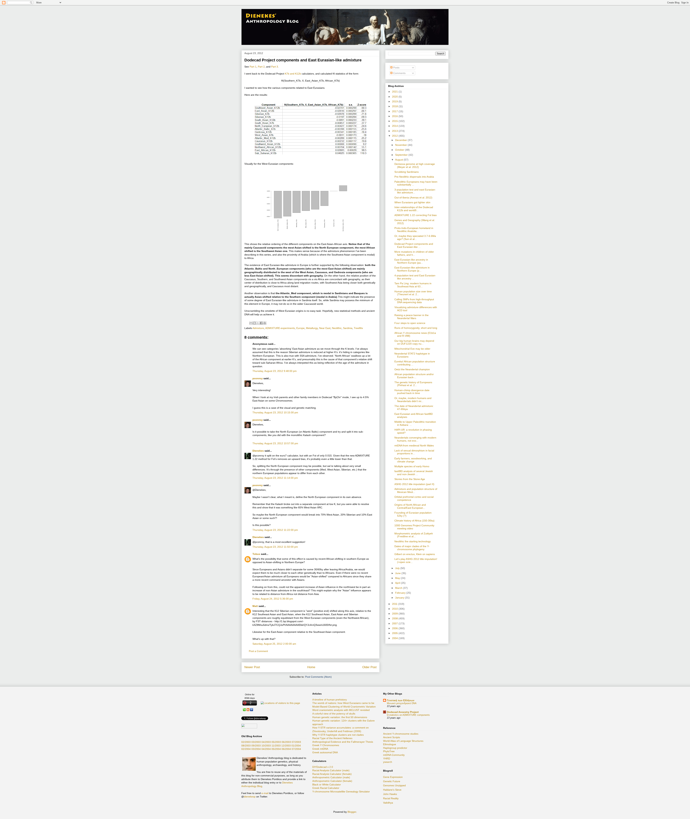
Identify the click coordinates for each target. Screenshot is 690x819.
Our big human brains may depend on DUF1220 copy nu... (414, 342)
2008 (395, 618)
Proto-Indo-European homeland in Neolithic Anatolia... (413, 230)
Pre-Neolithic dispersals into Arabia (414, 176)
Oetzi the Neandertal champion (412, 369)
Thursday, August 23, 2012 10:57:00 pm (275, 443)
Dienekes (258, 450)
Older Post (369, 667)
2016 (395, 116)
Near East (324, 328)
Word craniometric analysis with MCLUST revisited (341, 710)
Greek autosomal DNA (325, 752)
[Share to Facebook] (261, 323)
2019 (395, 101)
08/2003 (246, 745)
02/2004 (246, 749)
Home (311, 667)
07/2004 (296, 749)
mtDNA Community (394, 754)
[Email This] (251, 323)
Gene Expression (393, 777)
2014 (395, 125)
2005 (395, 633)
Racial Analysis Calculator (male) (330, 770)
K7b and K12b (293, 73)
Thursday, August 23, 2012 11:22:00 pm (275, 529)
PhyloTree (389, 751)
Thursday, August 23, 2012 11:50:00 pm (275, 546)
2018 (395, 106)
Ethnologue (389, 744)
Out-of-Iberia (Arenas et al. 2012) (413, 197)
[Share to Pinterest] (264, 323)
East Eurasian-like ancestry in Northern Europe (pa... (411, 261)
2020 (395, 96)
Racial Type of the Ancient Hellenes (332, 738)
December (401, 140)
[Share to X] (258, 323)
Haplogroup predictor (395, 747)
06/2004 (286, 749)
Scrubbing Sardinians (406, 171)
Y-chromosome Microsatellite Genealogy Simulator (341, 791)
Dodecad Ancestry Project (403, 712)
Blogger (352, 811)
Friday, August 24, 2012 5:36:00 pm (272, 598)
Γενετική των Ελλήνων (400, 700)
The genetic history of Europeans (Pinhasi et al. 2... (413, 384)
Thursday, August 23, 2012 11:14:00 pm (275, 477)
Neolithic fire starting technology (412, 541)
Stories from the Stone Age (409, 479)
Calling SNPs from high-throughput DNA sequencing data (414, 301)
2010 (395, 608)
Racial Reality (391, 798)
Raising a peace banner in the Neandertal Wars (411, 317)
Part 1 (253, 66)
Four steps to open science (409, 323)
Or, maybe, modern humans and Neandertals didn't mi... (412, 400)
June (398, 573)
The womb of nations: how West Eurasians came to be (343, 703)
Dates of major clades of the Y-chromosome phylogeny (411, 548)
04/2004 (266, 749)
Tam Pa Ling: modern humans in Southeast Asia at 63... (412, 285)
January (400, 597)
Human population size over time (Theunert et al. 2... (413, 293)
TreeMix (358, 328)
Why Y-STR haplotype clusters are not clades (338, 734)
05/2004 (276, 749)
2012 (395, 135)
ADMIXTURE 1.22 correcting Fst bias (415, 215)
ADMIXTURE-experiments (280, 328)
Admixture (258, 328)
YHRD (386, 758)
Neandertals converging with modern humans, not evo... (415, 439)
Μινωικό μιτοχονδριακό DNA (402, 703)
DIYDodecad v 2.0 (322, 766)
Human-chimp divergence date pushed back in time (411, 392)
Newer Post (252, 667)
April (398, 582)
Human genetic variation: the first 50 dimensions (339, 717)
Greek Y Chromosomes (325, 745)
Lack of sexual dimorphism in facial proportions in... (414, 452)
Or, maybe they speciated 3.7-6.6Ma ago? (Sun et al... (415, 237)
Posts (395, 67)
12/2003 (286, 745)
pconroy (257, 378)
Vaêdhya (388, 802)
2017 (395, 111)
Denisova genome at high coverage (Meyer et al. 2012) (414, 165)
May (398, 578)
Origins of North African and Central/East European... (410, 506)
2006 (395, 628)
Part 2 (261, 66)
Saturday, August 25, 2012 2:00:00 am (274, 643)
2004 (395, 638)
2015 (395, 121)
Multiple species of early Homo (411, 466)
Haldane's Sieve (392, 789)
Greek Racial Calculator (325, 787)
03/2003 (256, 742)
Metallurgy (312, 328)
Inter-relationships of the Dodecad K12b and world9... (413, 209)
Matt (255, 606)
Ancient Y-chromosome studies (400, 733)
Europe (300, 328)
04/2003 (266, 742)
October (400, 149)
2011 (395, 603)
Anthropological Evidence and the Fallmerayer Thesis (342, 741)
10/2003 (266, 745)
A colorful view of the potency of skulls (333, 713)
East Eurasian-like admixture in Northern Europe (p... (412, 269)
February (400, 592)
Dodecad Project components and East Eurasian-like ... (413, 245)
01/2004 (296, 745)
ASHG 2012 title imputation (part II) (414, 484)
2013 (395, 130)
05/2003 (276, 742)
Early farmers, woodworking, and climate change (413, 460)
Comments (399, 73)
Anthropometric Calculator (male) (331, 777)
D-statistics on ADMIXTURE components (408, 715)
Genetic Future (391, 781)
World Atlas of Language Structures (403, 740)
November (401, 144)
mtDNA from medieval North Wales (414, 445)
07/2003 (296, 742)
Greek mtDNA (320, 748)
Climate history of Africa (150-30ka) (414, 520)
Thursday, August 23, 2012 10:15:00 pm (275, 412)
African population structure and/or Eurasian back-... (414, 376)
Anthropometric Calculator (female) (332, 780)
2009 (395, 613)
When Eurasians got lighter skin (412, 202)
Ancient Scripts (391, 737)
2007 (395, 623)
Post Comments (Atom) (318, 676)
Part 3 (274, 66)
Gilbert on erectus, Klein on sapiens (414, 554)
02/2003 (246, 742)
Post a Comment (258, 651)
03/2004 (256, 749)
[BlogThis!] (254, 323)
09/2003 (256, 745)
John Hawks (390, 794)
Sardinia (347, 328)
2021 (395, 91)
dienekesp (250, 796)
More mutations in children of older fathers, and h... (414, 253)
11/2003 (276, 745)
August (399, 159)
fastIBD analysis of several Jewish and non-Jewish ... (413, 473)
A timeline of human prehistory (329, 699)
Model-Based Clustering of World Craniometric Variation (344, 706)
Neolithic (337, 328)
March (399, 587)
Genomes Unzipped (394, 785)
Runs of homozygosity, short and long (415, 327)
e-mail (264, 793)
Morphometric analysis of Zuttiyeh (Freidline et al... (413, 535)
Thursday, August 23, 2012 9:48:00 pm (274, 371)
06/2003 (286, 742)
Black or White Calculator (326, 784)
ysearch (387, 761)
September (401, 154)
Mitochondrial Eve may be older (412, 348)
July (397, 568)
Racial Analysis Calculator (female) (332, 773)
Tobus (256, 554)
